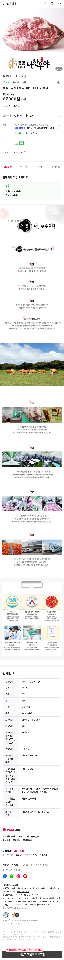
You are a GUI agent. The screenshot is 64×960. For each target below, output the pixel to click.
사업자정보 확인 (23, 891)
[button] (58, 128)
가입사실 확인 (55, 901)
